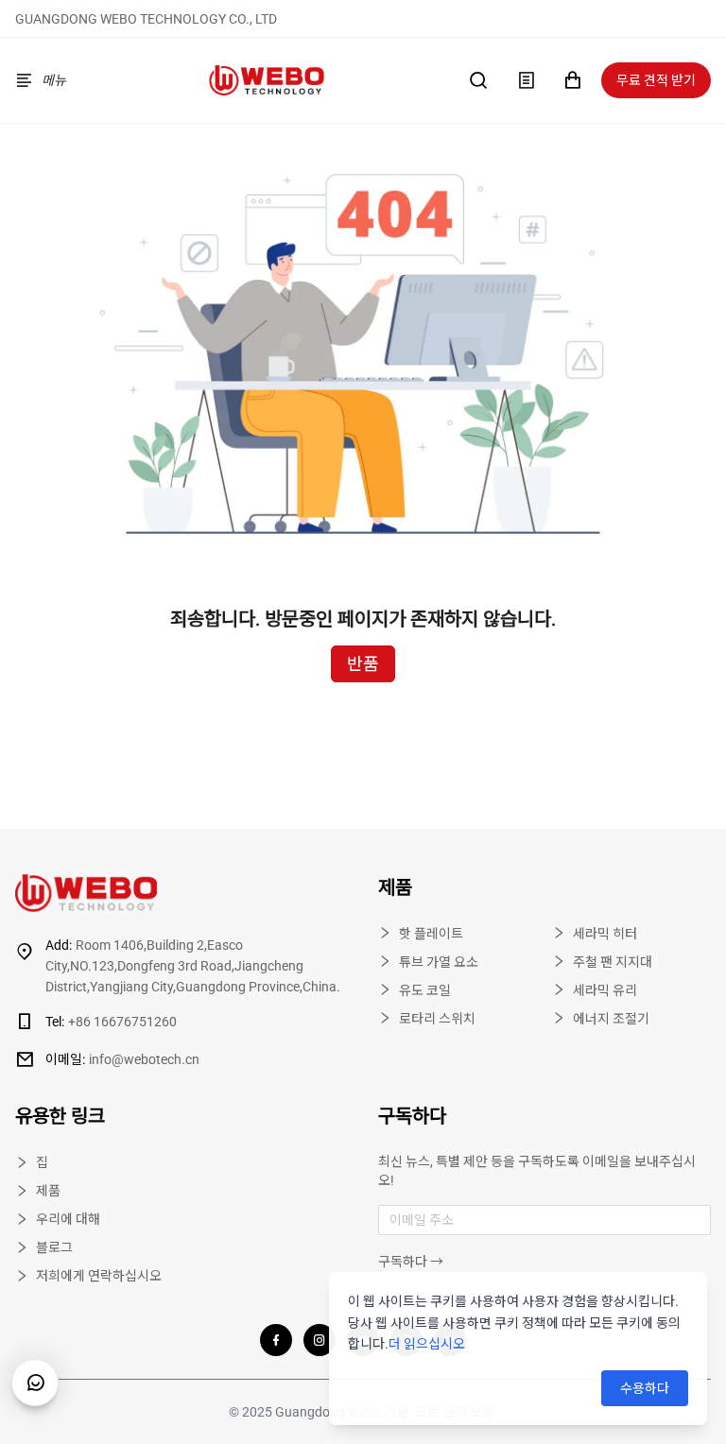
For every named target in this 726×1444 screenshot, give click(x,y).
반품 (363, 664)
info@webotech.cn (122, 1059)
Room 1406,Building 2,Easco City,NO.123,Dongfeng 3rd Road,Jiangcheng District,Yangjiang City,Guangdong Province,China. (192, 965)
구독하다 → (410, 1261)
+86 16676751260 (111, 1021)
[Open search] (478, 80)
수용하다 (644, 1388)
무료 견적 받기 (656, 80)
